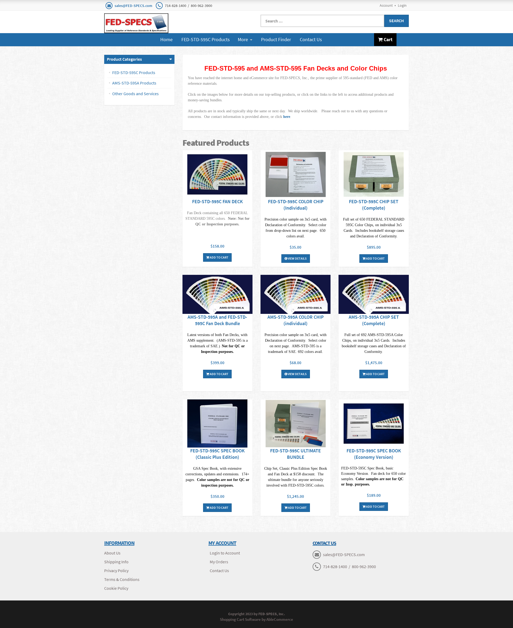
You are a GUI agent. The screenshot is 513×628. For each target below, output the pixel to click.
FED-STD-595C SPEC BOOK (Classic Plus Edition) (217, 454)
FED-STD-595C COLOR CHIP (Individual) (295, 204)
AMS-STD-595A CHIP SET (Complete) (374, 320)
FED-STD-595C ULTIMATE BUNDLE (295, 454)
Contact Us (311, 39)
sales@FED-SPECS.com (133, 5)
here (286, 117)
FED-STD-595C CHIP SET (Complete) (373, 204)
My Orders (219, 561)
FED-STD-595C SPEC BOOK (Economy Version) (374, 454)
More (243, 39)
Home (166, 39)
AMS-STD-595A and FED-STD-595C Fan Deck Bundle (217, 320)
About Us (112, 553)
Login (402, 5)
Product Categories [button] (124, 59)
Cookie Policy (116, 588)
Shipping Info (116, 561)
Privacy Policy (116, 570)
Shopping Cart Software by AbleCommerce (256, 619)
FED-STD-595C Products (205, 39)
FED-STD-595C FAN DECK (217, 201)
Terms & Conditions (121, 579)
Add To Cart (218, 257)
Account (386, 5)
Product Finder (276, 39)
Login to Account (225, 553)
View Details (297, 258)
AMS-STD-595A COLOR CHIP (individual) (295, 320)
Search (396, 20)
